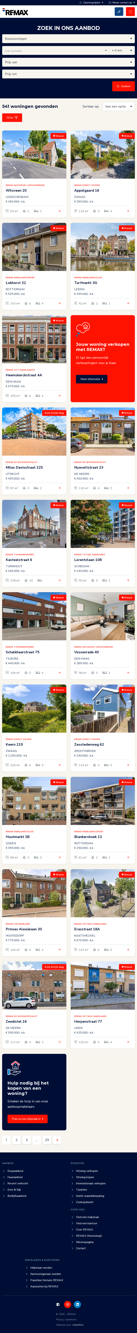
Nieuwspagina (84, 1242)
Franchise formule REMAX (46, 1280)
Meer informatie (90, 379)
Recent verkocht (17, 1183)
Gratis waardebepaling (90, 1196)
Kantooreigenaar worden (45, 1274)
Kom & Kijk (14, 1190)
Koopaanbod (15, 1171)
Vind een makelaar (87, 1217)
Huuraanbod (14, 1177)
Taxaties (81, 1190)
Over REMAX (84, 1230)
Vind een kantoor (86, 1223)
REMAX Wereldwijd (89, 1236)
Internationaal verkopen (91, 1183)
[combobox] (55, 50)
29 (47, 1140)
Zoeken (125, 86)
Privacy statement (66, 1319)
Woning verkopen (87, 1171)
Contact (81, 1248)
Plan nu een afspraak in (26, 1119)
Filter (10, 118)
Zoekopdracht (84, 1202)
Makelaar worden (41, 1268)
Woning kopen (85, 1177)
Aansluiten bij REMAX (44, 1286)
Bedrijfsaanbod (16, 1196)
